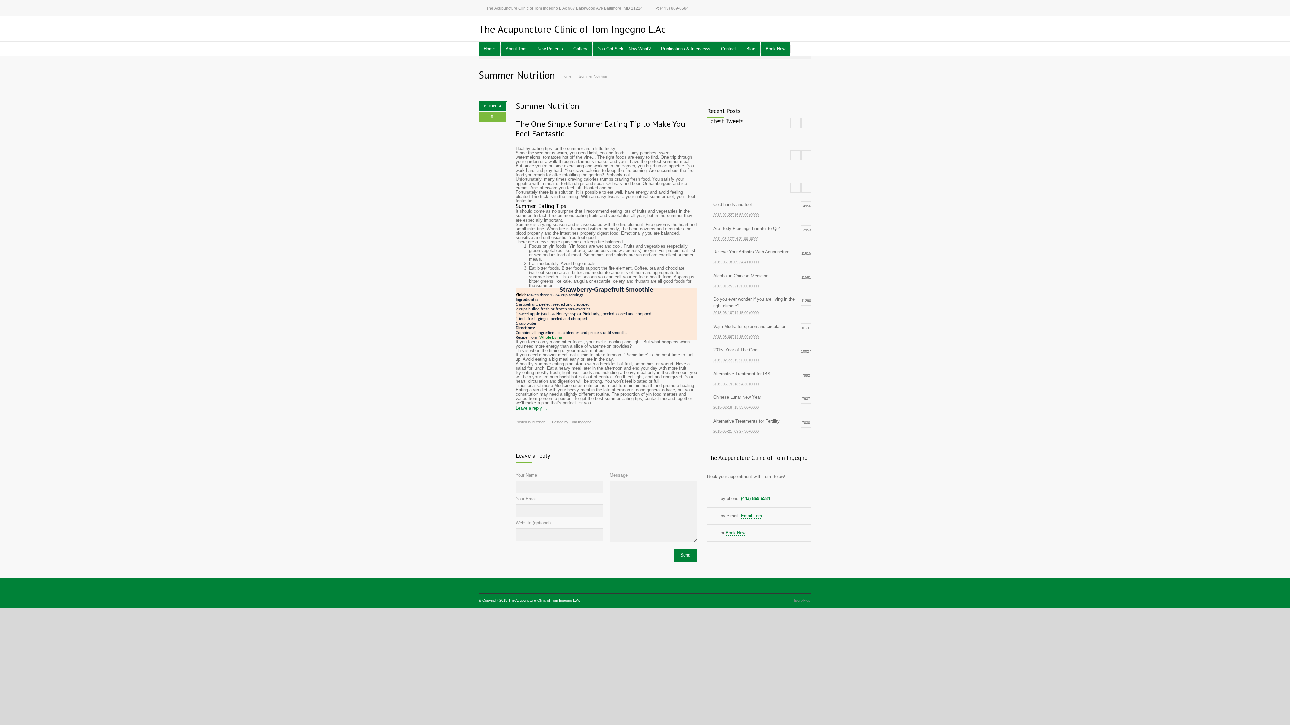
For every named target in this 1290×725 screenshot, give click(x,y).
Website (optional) (533, 523)
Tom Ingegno (580, 422)
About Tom (516, 48)
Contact (728, 48)
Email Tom (751, 515)
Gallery (580, 48)
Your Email (526, 499)
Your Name (526, 475)
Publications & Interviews (686, 48)
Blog (750, 48)
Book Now (775, 48)
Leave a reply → (532, 408)
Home (489, 48)
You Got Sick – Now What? (624, 48)
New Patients (550, 48)
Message (619, 475)
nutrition (538, 422)
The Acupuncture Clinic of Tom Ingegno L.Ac (544, 600)
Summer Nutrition (547, 106)
